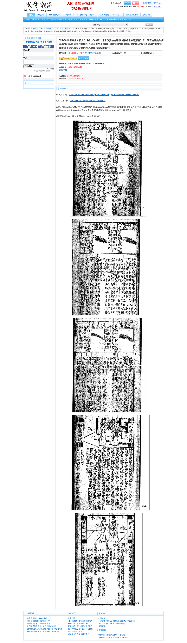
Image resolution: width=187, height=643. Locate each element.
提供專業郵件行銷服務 (43, 71)
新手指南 (30, 613)
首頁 (31, 15)
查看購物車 (147, 3)
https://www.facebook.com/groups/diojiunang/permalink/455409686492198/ (104, 94)
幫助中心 (71, 613)
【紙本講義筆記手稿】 (47, 29)
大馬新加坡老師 (132, 15)
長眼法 (92, 19)
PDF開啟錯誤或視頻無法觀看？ (80, 621)
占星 (96, 19)
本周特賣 (67, 15)
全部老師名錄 (54, 15)
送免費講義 (104, 15)
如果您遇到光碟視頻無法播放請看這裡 (113, 637)
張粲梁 (61, 19)
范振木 (80, 19)
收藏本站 (157, 7)
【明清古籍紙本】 (65, 29)
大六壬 (86, 19)
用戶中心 (156, 3)
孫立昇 (56, 19)
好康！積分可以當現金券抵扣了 (80, 626)
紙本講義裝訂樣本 (75, 631)
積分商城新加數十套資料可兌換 (80, 629)
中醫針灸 (110, 19)
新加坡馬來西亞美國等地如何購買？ (112, 624)
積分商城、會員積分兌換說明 (79, 624)
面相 (61, 70)
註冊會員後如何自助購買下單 (38, 621)
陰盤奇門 (45, 19)
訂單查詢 (101, 618)
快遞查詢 (101, 626)
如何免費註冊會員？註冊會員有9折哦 (41, 626)
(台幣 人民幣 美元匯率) (92, 53)
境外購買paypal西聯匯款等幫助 (39, 624)
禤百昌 (117, 19)
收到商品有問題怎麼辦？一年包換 (111, 635)
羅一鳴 (67, 19)
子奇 (51, 19)
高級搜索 (157, 25)
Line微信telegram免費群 (85, 15)
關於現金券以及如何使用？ (78, 634)
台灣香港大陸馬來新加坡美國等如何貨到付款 (44, 629)
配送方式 (102, 613)
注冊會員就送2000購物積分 (38, 618)
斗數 (100, 19)
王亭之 (130, 19)
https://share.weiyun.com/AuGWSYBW (87, 100)
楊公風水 (73, 19)
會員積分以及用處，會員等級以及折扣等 (43, 631)
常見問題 (71, 618)
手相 (65, 70)
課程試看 (146, 15)
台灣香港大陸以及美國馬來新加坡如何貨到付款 (116, 621)
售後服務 (102, 630)
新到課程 (40, 15)
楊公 (104, 19)
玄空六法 (123, 19)
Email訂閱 (117, 15)
